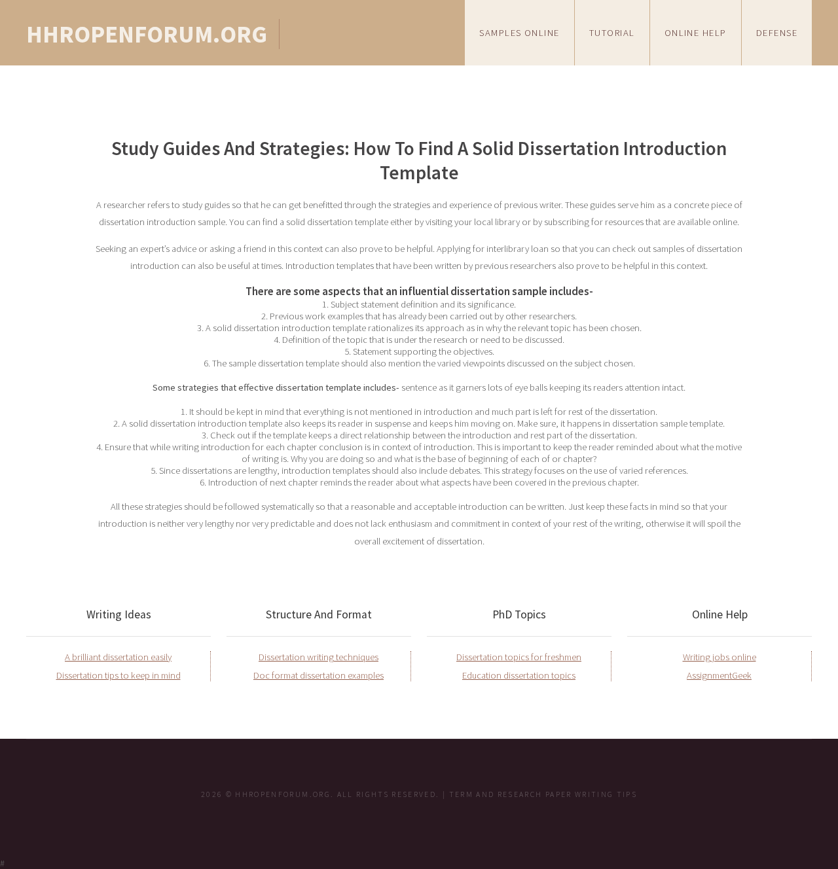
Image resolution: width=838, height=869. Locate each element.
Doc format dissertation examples (318, 675)
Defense (776, 33)
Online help (696, 33)
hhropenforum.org (146, 34)
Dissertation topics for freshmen (518, 657)
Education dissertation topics (518, 675)
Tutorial (612, 33)
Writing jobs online (719, 657)
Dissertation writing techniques (318, 657)
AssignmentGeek (719, 675)
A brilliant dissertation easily (118, 657)
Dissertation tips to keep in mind (118, 675)
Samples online (519, 33)
